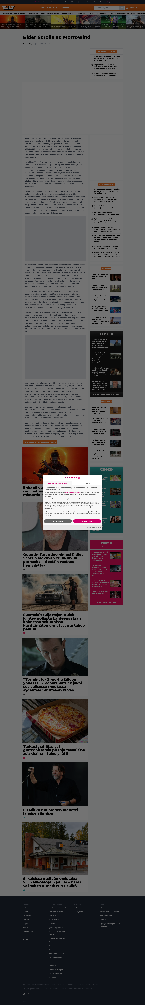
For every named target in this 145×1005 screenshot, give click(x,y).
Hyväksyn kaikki (87, 521)
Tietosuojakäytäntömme (93, 527)
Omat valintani (58, 521)
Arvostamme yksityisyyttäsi (57, 483)
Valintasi (87, 483)
